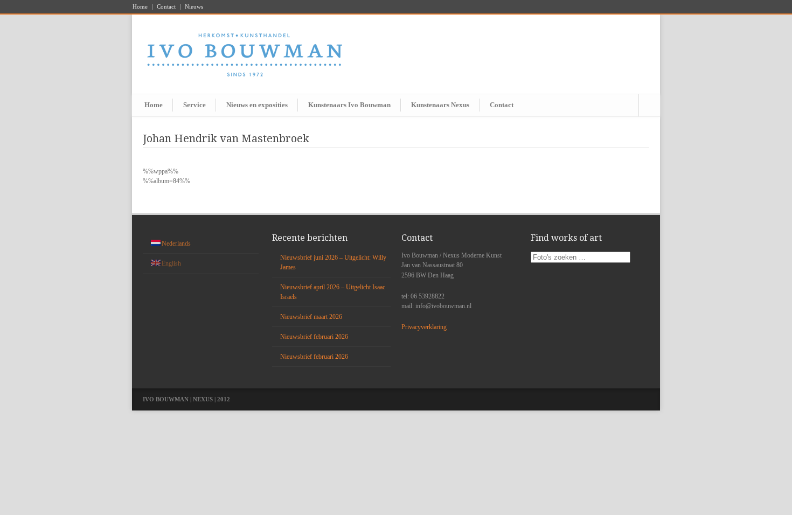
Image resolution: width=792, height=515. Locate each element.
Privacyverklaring (424, 327)
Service (194, 105)
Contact (166, 7)
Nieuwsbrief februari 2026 (314, 336)
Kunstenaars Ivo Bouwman (349, 105)
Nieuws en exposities (257, 105)
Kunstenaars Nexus (440, 105)
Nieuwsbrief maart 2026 (311, 317)
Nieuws (194, 7)
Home (140, 7)
